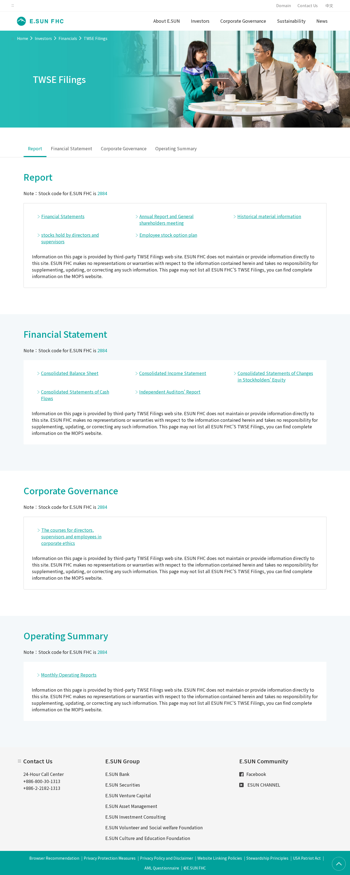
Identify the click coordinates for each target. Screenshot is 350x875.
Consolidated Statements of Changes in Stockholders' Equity (275, 376)
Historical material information (269, 216)
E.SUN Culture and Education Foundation (147, 838)
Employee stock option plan (168, 235)
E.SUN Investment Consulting (135, 816)
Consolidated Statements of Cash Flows (75, 395)
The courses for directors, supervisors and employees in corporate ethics (71, 536)
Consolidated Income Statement (172, 373)
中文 (329, 5)
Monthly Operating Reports (69, 674)
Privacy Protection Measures (110, 858)
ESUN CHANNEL (263, 784)
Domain (283, 5)
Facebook (256, 774)
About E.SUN (166, 21)
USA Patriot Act (307, 858)
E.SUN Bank (117, 774)
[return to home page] (38, 21)
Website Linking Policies (219, 858)
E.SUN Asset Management (131, 806)
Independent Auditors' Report (169, 391)
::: (12, 5)
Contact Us (308, 5)
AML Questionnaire (161, 868)
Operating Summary (176, 148)
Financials (68, 38)
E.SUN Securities (122, 784)
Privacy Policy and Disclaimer (166, 858)
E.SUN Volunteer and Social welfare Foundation (154, 827)
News (322, 21)
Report (35, 148)
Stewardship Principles (267, 858)
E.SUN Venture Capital (128, 795)
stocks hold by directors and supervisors (70, 238)
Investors (200, 21)
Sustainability (291, 21)
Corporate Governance (243, 21)
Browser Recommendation (54, 858)
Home (22, 38)
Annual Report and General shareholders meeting (166, 219)
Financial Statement (71, 148)
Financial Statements (62, 216)
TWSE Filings (95, 38)
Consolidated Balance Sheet (69, 373)
